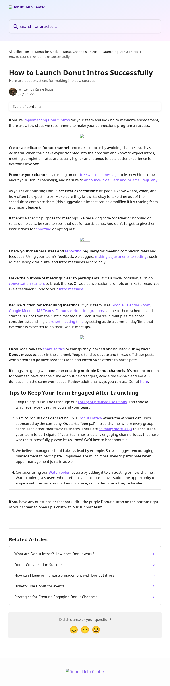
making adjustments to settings (121, 256)
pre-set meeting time (66, 321)
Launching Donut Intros (120, 52)
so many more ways (115, 428)
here (144, 381)
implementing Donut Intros (47, 120)
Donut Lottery (90, 418)
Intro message (71, 289)
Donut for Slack (46, 52)
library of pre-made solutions (102, 401)
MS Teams (45, 310)
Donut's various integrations (80, 310)
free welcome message (99, 174)
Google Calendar (124, 305)
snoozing (43, 229)
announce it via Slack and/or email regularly (120, 180)
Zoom (145, 305)
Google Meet (20, 310)
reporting (73, 251)
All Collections (19, 52)
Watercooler (59, 472)
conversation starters (27, 283)
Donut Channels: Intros (80, 52)
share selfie (53, 349)
